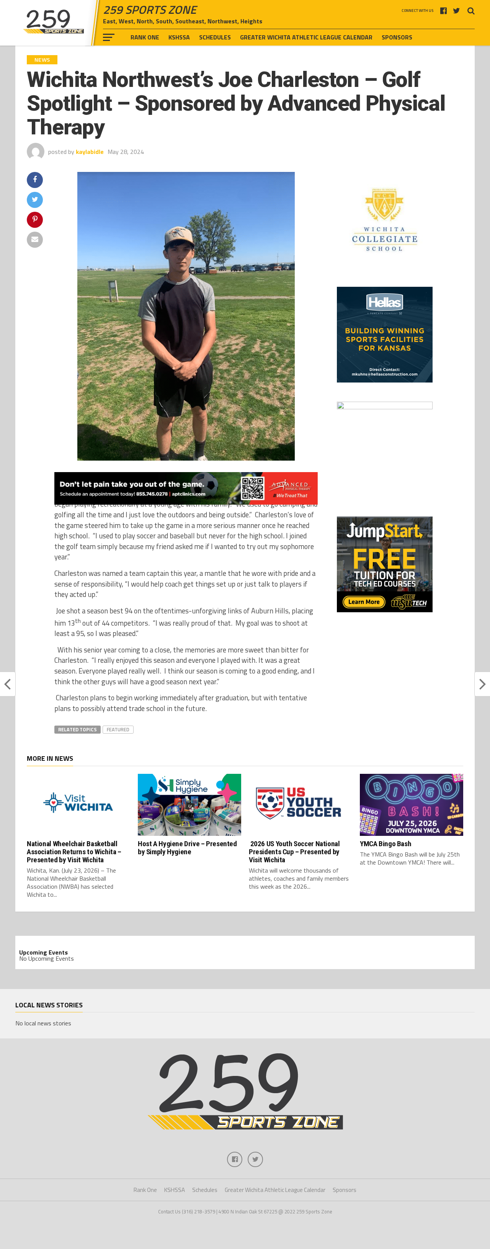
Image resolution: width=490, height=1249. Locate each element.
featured (118, 729)
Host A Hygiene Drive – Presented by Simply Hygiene (187, 847)
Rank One (145, 37)
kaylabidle (90, 151)
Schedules (215, 37)
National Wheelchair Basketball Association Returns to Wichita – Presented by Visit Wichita (74, 851)
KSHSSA (179, 37)
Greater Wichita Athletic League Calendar (306, 37)
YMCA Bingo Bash (385, 843)
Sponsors (397, 37)
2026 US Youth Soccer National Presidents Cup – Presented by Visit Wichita (294, 851)
